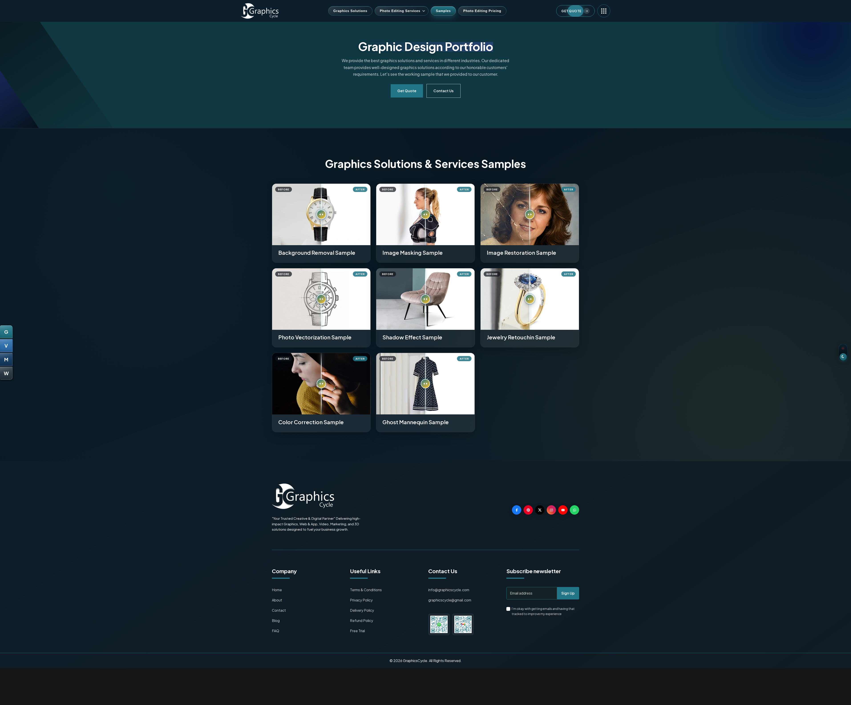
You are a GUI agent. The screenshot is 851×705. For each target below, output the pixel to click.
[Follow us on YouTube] (563, 510)
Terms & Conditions (366, 589)
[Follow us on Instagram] (551, 510)
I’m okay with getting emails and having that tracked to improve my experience (543, 611)
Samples (443, 11)
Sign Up (568, 593)
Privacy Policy (361, 600)
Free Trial (357, 630)
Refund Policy (361, 620)
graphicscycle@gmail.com (449, 600)
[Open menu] (603, 10)
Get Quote (406, 90)
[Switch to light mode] (843, 352)
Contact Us (443, 90)
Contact (279, 610)
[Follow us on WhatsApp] (574, 510)
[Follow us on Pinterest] (528, 510)
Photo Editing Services (400, 11)
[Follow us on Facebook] (516, 510)
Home (277, 589)
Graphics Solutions (350, 11)
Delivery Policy (362, 610)
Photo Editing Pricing (482, 11)
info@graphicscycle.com (448, 589)
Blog (276, 620)
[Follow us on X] (539, 510)
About (277, 600)
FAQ (275, 630)
